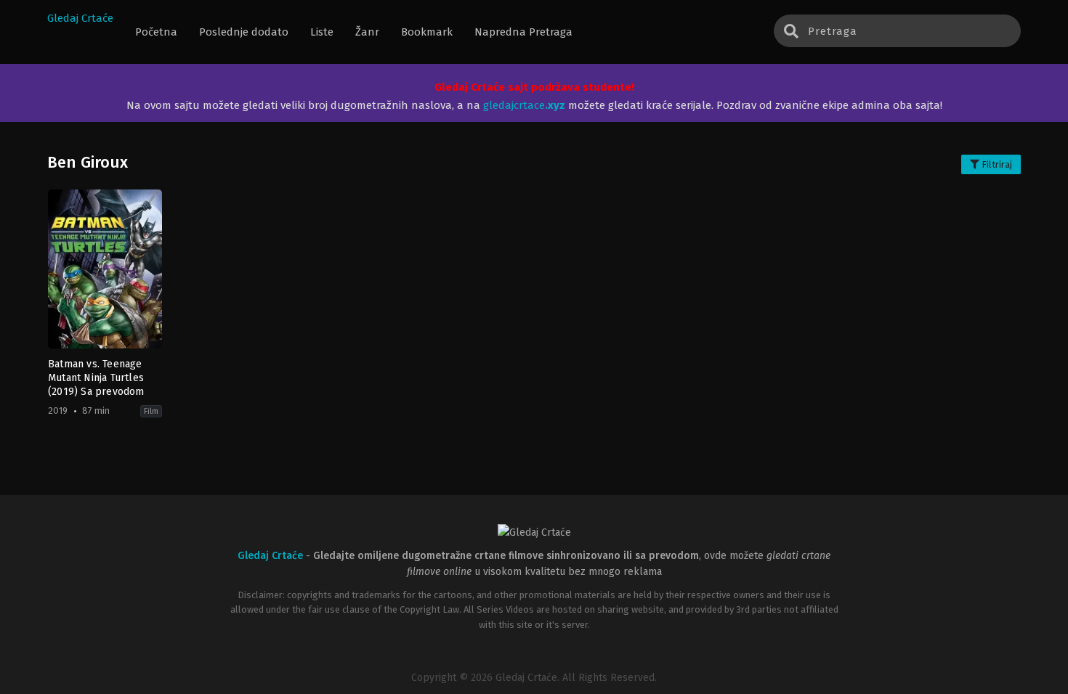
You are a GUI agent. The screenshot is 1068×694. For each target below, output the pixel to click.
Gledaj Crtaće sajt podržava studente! (534, 87)
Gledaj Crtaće (80, 18)
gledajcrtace (524, 105)
